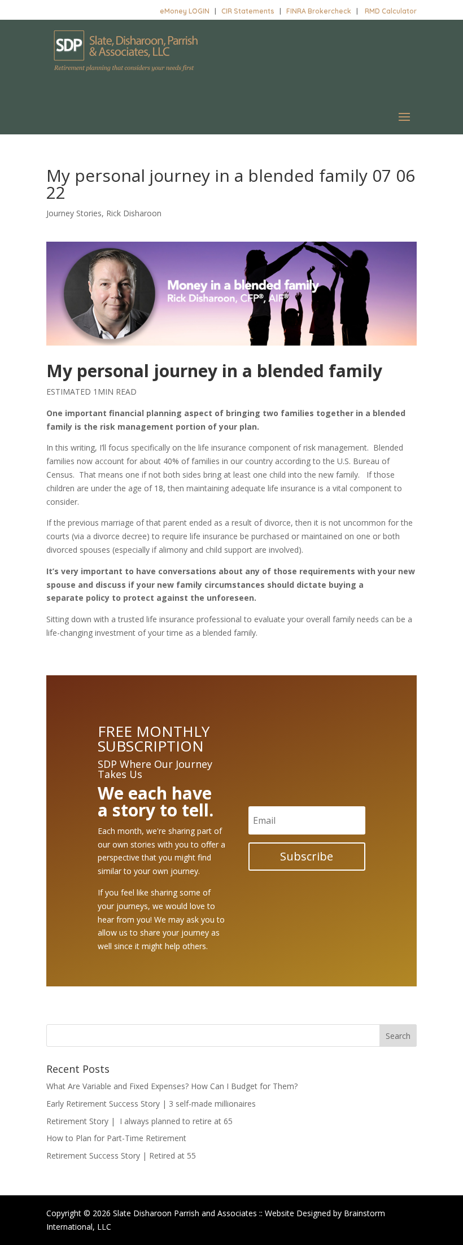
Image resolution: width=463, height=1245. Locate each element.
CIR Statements (247, 11)
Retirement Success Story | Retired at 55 (121, 1155)
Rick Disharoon (133, 213)
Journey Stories (74, 213)
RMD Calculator (391, 11)
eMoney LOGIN (184, 11)
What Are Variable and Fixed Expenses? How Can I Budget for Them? (172, 1086)
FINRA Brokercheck (318, 11)
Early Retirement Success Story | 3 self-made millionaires (151, 1103)
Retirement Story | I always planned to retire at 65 (139, 1121)
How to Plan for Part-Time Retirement (116, 1138)
